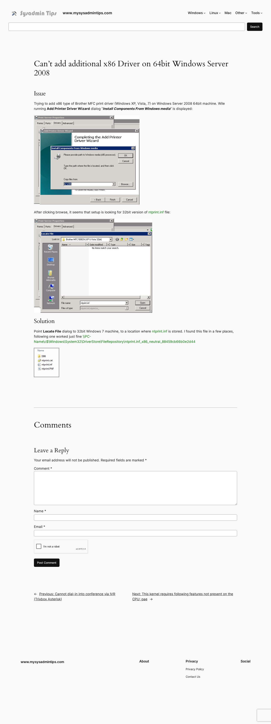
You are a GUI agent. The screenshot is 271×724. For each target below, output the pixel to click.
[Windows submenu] (205, 13)
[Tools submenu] (261, 13)
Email (39, 527)
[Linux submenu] (220, 13)
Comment (43, 468)
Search (254, 26)
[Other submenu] (246, 13)
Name (40, 511)
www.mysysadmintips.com (87, 12)
